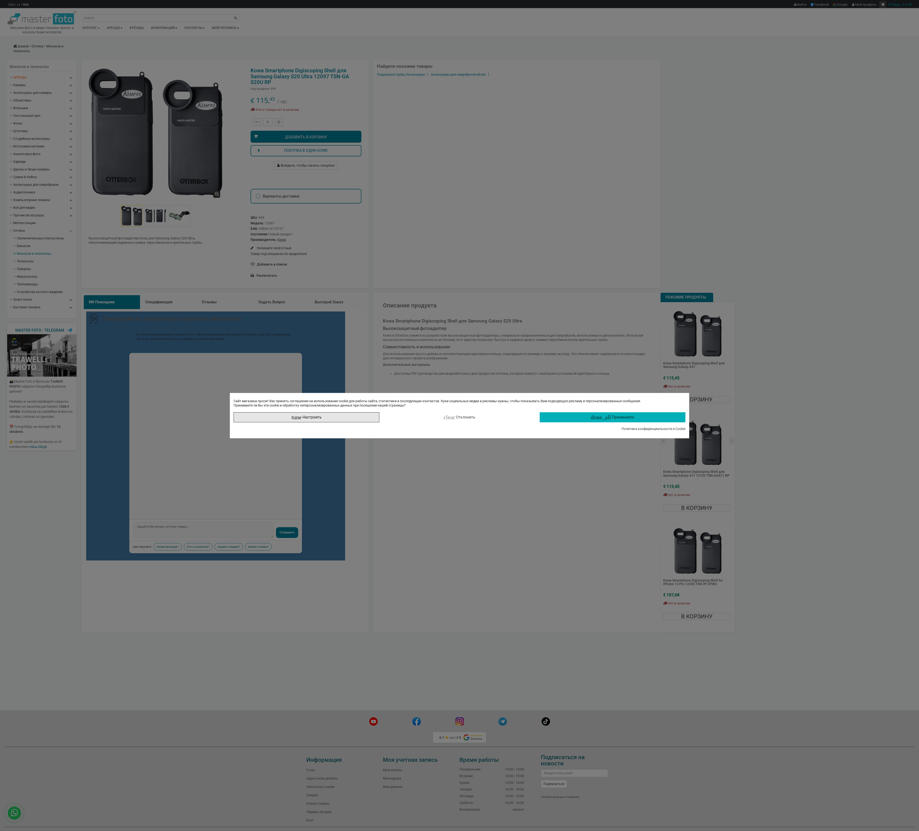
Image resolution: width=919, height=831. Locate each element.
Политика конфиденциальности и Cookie (653, 429)
